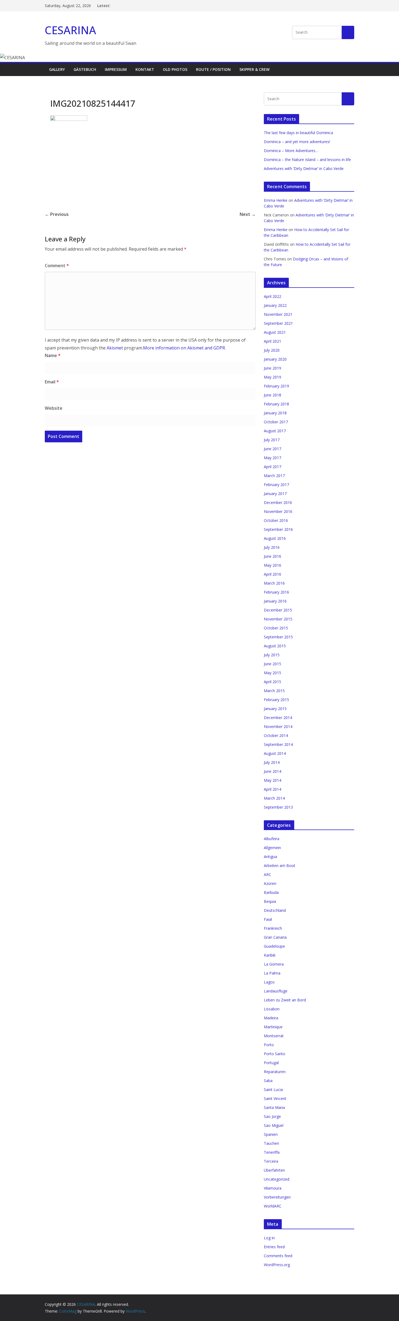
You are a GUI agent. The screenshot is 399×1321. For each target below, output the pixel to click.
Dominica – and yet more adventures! (297, 141)
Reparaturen (275, 1071)
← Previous (57, 214)
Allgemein (272, 847)
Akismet (115, 348)
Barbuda (271, 892)
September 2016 (278, 529)
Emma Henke (275, 200)
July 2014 (272, 762)
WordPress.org (277, 1264)
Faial (268, 919)
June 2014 (272, 771)
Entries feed (274, 1246)
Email (52, 382)
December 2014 (278, 717)
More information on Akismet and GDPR (184, 348)
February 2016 (276, 592)
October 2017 (276, 421)
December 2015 (278, 610)
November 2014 (278, 726)
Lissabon (272, 1008)
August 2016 (275, 538)
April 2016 (272, 574)
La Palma (272, 973)
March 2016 (274, 583)
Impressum (116, 69)
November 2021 (278, 314)
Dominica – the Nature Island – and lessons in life (307, 159)
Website (53, 408)
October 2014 (276, 735)
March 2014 (274, 798)
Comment (57, 266)
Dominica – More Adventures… (291, 150)
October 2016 (276, 520)
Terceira (271, 1161)
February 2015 (276, 699)
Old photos (175, 69)
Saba (268, 1080)
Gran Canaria (275, 937)
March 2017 (274, 475)
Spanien (271, 1134)
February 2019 (276, 386)
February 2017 (276, 484)
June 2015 (272, 663)
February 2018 (276, 403)
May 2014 (272, 780)
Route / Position (213, 69)
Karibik (270, 955)
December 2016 (278, 502)
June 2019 (272, 368)
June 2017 (272, 448)
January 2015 (275, 708)
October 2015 (276, 627)
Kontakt (144, 69)
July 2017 (272, 439)
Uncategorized (276, 1179)
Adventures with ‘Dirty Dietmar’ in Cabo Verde (304, 168)
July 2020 (272, 350)
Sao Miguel (273, 1125)
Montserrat (274, 1035)
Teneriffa (272, 1152)
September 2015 (278, 636)
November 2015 (278, 619)
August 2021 (275, 332)
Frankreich (273, 928)
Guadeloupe (274, 946)
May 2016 (272, 565)
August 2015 (275, 645)
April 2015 (272, 681)
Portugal (271, 1062)
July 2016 (272, 547)
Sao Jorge (272, 1116)
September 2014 (278, 744)
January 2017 (275, 493)
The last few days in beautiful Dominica (298, 132)
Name (53, 355)
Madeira (271, 1017)
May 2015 (272, 672)
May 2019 (272, 377)
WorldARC (272, 1206)
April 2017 (272, 466)
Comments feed (278, 1255)
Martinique (273, 1026)
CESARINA (70, 30)
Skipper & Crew (254, 69)
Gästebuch (85, 69)
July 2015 (272, 654)
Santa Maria (274, 1107)
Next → (248, 214)
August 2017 (275, 430)
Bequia (270, 901)
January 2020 (275, 359)
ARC (267, 874)
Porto (269, 1044)
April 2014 (272, 789)
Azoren (270, 883)
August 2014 (275, 753)
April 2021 (272, 341)
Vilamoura (272, 1188)
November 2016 (278, 511)
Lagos (269, 982)
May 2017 (272, 457)
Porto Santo (274, 1053)
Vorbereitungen (277, 1197)
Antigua (270, 856)
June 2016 (272, 556)
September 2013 (278, 807)
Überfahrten (274, 1170)
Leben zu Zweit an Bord (285, 999)
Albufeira (271, 838)
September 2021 (278, 323)
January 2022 (275, 305)
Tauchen (271, 1143)
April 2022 (272, 296)
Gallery (57, 69)
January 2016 (275, 601)
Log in (269, 1237)
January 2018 (275, 412)
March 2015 (274, 690)
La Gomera (274, 964)
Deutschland (275, 910)
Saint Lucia (273, 1089)
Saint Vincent (275, 1098)
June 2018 (272, 395)
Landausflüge (275, 991)
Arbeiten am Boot (279, 865)
